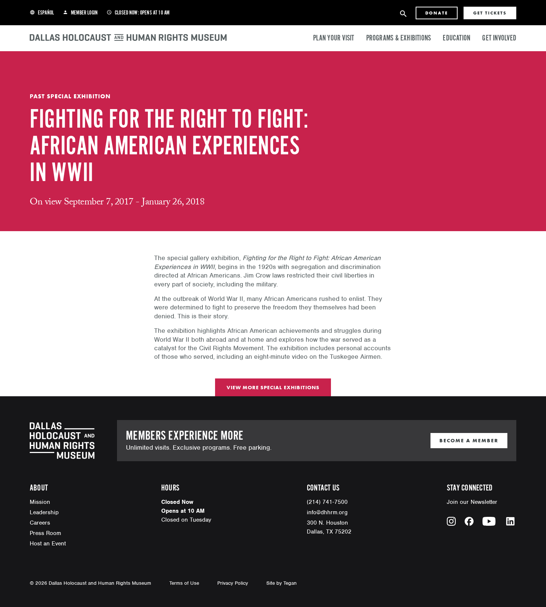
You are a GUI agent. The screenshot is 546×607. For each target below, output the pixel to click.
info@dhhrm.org (327, 512)
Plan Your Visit (333, 38)
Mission (40, 502)
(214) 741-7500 (327, 502)
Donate (436, 13)
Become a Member (468, 440)
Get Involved (499, 38)
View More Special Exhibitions (273, 387)
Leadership (44, 512)
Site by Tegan (281, 583)
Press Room (45, 533)
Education (456, 38)
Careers (40, 522)
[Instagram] (451, 521)
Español (42, 13)
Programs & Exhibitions (398, 38)
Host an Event (48, 543)
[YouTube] (488, 521)
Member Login (80, 13)
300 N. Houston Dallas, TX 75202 (329, 527)
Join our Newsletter (472, 502)
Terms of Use (184, 583)
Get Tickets (490, 13)
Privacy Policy (232, 583)
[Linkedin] (510, 521)
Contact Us (323, 488)
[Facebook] (469, 521)
